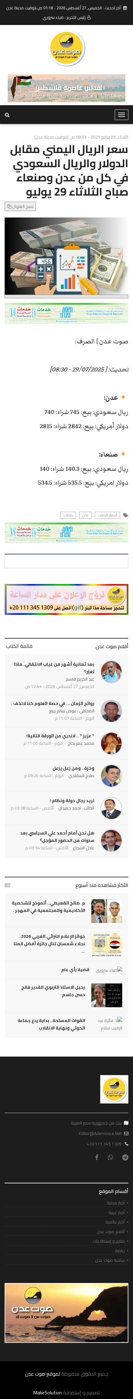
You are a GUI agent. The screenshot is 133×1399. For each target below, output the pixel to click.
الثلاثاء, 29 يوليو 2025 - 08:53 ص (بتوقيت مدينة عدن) (81, 137)
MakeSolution (47, 1392)
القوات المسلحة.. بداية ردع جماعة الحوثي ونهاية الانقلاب (51, 1024)
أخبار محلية (116, 1203)
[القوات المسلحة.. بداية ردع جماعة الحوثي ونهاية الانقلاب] (106, 1024)
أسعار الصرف (107, 515)
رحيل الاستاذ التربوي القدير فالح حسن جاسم (53, 991)
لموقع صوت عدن (42, 1373)
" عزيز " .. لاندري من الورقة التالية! (60, 736)
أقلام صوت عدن (112, 646)
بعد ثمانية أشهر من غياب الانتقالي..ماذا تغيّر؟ (54, 668)
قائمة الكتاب (19, 646)
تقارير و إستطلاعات (109, 1241)
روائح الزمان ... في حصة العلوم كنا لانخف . (52, 703)
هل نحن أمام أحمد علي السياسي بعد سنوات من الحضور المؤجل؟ (57, 836)
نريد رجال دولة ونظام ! (72, 801)
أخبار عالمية (115, 1222)
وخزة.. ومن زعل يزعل (73, 768)
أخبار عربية (116, 1212)
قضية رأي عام (75, 970)
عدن (85, 515)
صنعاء (68, 515)
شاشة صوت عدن (110, 1260)
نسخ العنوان (22, 206)
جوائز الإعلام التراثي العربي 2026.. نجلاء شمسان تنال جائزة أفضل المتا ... (49, 943)
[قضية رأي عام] (109, 970)
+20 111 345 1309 (104, 1144)
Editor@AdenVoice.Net (100, 1133)
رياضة (120, 1251)
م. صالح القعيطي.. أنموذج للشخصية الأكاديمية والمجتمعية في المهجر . (48, 906)
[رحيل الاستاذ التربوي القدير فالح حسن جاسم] (106, 995)
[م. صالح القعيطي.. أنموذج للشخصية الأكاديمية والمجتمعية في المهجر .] (106, 911)
